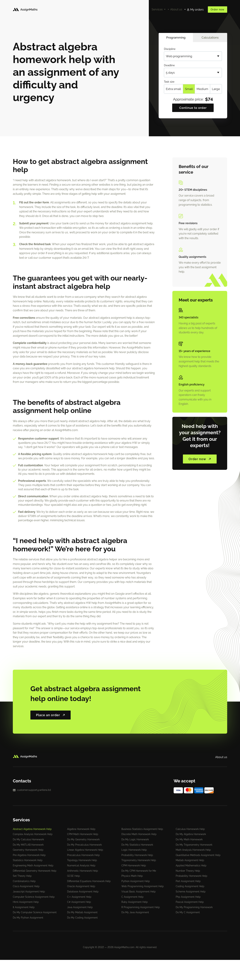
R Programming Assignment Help (140, 907)
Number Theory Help (188, 870)
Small (189, 89)
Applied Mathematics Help (191, 865)
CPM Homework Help (133, 865)
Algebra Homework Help (81, 829)
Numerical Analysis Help (81, 865)
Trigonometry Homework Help (138, 860)
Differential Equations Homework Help (89, 881)
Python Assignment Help (135, 881)
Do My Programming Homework (194, 907)
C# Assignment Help (79, 902)
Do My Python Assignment (28, 917)
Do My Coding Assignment (82, 917)
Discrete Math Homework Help (139, 834)
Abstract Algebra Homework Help (32, 829)
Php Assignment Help (188, 896)
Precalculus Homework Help (83, 855)
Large (216, 89)
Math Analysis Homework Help (193, 849)
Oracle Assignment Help (81, 886)
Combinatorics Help (24, 881)
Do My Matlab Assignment (82, 912)
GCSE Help (73, 875)
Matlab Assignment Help (190, 860)
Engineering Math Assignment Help (33, 865)
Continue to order (193, 108)
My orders (197, 9)
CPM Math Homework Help (82, 834)
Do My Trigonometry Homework (194, 844)
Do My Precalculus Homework (84, 844)
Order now (217, 9)
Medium (202, 89)
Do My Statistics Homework (137, 844)
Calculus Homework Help (190, 829)
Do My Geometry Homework (83, 839)
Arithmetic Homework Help (82, 870)
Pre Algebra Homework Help (29, 855)
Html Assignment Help (26, 902)
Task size (169, 81)
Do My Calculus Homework (28, 839)
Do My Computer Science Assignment (35, 912)
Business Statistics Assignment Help (142, 829)
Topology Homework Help (82, 860)
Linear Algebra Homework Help (85, 849)
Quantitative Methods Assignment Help (198, 855)
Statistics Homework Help (28, 860)
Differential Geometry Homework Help (34, 870)
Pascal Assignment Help (190, 902)
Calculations (210, 37)
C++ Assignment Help (79, 896)
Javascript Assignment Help (29, 891)
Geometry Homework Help (28, 849)
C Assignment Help (132, 896)
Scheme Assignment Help (191, 891)
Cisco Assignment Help (26, 886)
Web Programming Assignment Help (142, 886)
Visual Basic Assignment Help (138, 891)
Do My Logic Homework (135, 839)
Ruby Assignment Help (134, 902)
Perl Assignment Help (188, 881)
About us (176, 9)
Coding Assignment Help (190, 886)
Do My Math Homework (189, 839)
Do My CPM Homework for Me (138, 870)
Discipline (170, 49)
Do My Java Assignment (135, 912)
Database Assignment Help (83, 891)
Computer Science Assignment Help (34, 896)
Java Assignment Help (80, 907)
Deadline (169, 65)
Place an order (48, 715)
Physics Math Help (132, 875)
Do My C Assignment (188, 912)
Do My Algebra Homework (191, 834)
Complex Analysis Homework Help (33, 834)
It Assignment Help (24, 907)
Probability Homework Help (137, 855)
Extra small (173, 89)
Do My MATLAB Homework (28, 844)
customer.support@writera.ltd (34, 790)
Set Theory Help (22, 875)
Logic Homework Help (134, 849)
